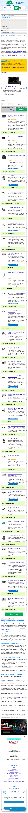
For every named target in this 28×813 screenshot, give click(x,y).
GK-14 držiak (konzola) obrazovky (16, 207)
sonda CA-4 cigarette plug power (16, 521)
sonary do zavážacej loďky (15, 697)
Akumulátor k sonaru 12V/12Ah (15, 136)
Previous (1, 88)
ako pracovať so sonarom (6, 55)
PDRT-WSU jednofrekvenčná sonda (16, 293)
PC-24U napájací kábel (13, 507)
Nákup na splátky (14, 776)
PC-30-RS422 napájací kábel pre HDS (16, 599)
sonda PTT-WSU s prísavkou (15, 176)
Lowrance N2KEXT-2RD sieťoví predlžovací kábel (15, 348)
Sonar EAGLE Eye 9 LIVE (9, 86)
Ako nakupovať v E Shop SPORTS (14, 773)
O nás (14, 767)
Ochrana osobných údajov (14, 782)
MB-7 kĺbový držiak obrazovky (15, 438)
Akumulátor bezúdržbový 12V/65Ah (16, 580)
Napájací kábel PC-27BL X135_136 (16, 426)
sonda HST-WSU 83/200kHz (15, 238)
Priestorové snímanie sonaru (13, 54)
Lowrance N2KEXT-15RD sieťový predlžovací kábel (16, 333)
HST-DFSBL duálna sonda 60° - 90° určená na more (16, 254)
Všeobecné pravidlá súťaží (14, 770)
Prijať (14, 802)
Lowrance (3, 19)
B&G (2, 24)
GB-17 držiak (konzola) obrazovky (16, 535)
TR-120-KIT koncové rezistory (15, 548)
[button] (25, 807)
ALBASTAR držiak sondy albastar (16, 272)
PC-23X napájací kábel (13, 455)
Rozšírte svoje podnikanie (14, 778)
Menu (16, 12)
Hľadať (5, 8)
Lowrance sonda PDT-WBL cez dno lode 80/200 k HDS (16, 376)
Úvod (2, 15)
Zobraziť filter (21, 109)
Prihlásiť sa (11, 8)
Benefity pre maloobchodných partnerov (14, 779)
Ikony (13, 107)
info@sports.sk (14, 755)
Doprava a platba (14, 775)
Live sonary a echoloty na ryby (7, 32)
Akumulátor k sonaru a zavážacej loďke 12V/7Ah (16, 116)
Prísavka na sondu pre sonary (15, 361)
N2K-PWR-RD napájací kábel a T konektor (16, 563)
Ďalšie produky (14, 614)
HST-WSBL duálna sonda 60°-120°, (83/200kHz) (16, 395)
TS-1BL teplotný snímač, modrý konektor (15, 492)
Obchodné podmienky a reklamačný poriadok (14, 781)
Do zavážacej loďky (5, 28)
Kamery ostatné (4, 30)
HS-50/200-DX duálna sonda (15, 223)
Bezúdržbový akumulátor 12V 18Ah (16, 155)
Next (26, 88)
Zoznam (17, 107)
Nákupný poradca (14, 772)
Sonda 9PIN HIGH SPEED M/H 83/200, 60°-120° (15, 409)
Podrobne (23, 107)
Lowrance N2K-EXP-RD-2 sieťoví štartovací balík (16, 311)
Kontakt (14, 769)
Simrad (2, 21)
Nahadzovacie (4, 26)
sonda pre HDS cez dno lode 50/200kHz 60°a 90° (15, 474)
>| (13, 103)
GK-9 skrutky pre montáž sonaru (16, 192)
